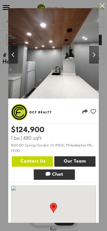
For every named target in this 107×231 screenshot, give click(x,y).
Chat (56, 174)
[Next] (94, 55)
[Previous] (13, 55)
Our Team (75, 161)
